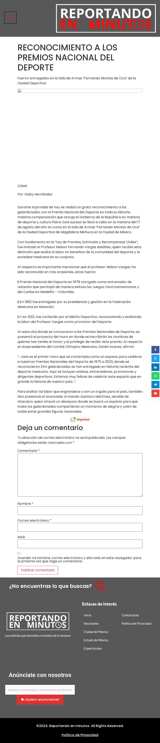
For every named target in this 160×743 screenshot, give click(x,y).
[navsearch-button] (99, 585)
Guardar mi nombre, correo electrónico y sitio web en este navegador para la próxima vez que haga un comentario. (79, 559)
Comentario (29, 450)
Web (21, 537)
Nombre (26, 503)
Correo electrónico (34, 520)
